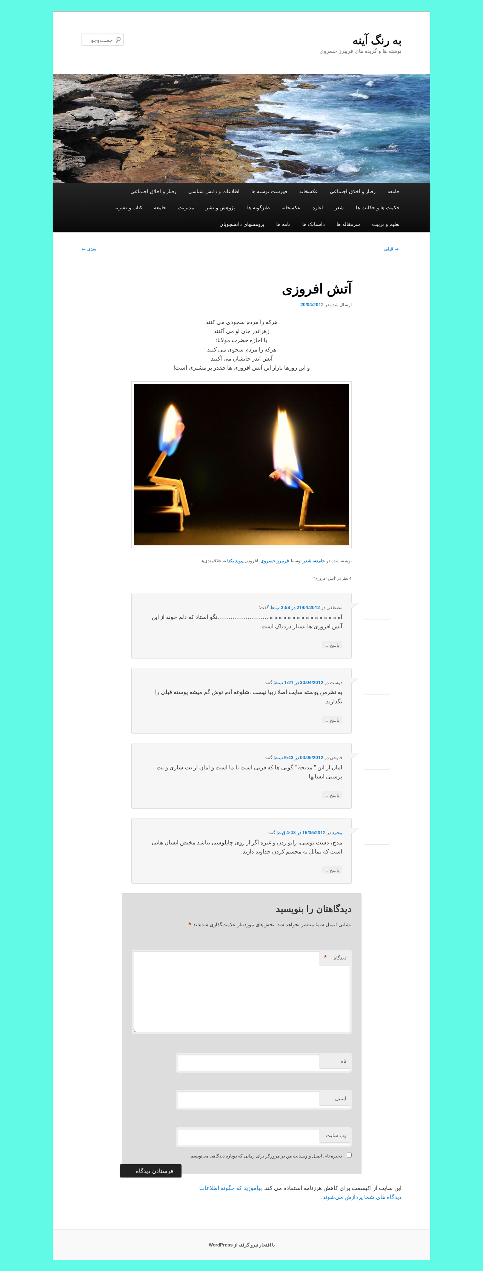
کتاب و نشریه (128, 207)
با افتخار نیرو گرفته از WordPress (242, 1244)
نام (343, 1060)
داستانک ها (313, 223)
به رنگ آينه (376, 39)
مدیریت (186, 207)
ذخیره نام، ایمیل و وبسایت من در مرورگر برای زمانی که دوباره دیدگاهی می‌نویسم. (265, 1155)
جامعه (394, 191)
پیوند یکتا (235, 560)
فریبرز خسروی (274, 560)
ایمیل (340, 1098)
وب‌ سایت (336, 1135)
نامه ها (283, 223)
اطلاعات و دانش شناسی (214, 191)
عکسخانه (308, 191)
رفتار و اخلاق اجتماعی (352, 191)
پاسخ (332, 644)
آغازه (317, 207)
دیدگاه (335, 958)
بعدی (89, 248)
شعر (339, 207)
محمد (337, 832)
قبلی (391, 248)
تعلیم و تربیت (386, 223)
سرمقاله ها (348, 223)
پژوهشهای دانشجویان (242, 223)
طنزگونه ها (258, 207)
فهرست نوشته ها (269, 191)
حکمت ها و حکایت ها (378, 207)
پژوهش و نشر (220, 207)
